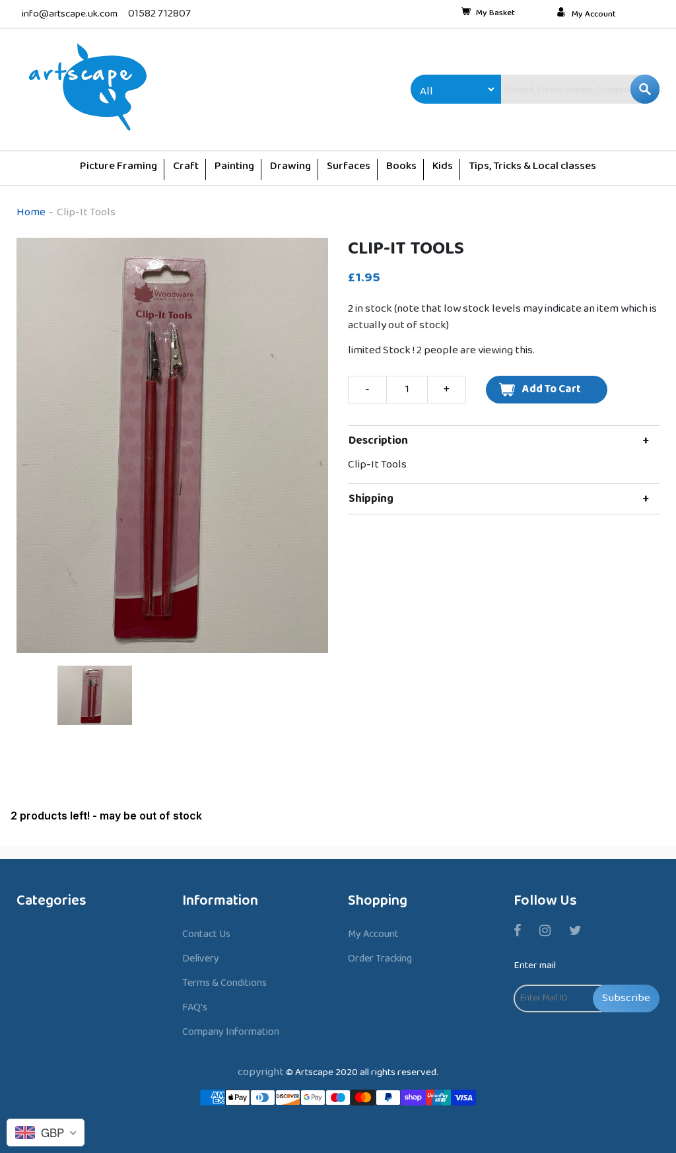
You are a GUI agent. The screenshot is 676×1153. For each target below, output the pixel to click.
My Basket (495, 13)
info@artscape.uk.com (70, 14)
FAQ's (194, 1007)
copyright (261, 1072)
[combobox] (552, 89)
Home (31, 212)
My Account (594, 14)
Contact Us (206, 934)
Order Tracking (380, 958)
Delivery (200, 958)
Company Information (230, 1032)
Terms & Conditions (224, 983)
